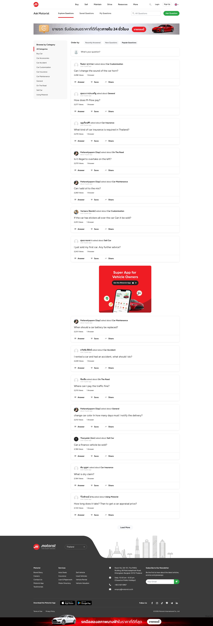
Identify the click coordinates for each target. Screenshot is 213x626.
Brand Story (38, 572)
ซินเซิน (83, 379)
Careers (37, 576)
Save (96, 82)
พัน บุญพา (84, 467)
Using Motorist (42, 95)
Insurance (62, 576)
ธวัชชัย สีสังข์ (86, 350)
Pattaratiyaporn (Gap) (90, 152)
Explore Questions (66, 13)
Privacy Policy (50, 611)
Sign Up (167, 4)
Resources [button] (122, 4)
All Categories (42, 49)
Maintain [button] (97, 4)
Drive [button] (109, 4)
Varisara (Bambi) (88, 211)
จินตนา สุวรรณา (87, 64)
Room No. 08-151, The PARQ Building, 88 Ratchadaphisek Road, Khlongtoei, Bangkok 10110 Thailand (128, 570)
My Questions (105, 13)
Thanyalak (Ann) (87, 438)
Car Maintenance (43, 76)
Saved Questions (87, 13)
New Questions (111, 43)
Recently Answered (92, 43)
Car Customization (43, 67)
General (39, 81)
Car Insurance (41, 72)
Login (157, 4)
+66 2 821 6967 (121, 585)
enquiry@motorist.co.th (124, 589)
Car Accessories (42, 58)
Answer (80, 82)
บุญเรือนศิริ (85, 123)
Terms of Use (38, 611)
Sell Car (39, 90)
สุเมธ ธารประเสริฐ (88, 93)
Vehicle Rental (81, 580)
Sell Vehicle (80, 572)
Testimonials (38, 587)
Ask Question (171, 13)
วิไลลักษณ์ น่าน (87, 497)
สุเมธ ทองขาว (86, 240)
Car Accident (41, 63)
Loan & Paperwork (65, 580)
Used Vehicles (81, 576)
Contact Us (38, 580)
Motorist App (39, 583)
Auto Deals (62, 572)
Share (111, 82)
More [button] (135, 4)
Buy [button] (77, 4)
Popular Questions (129, 43)
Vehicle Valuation (82, 583)
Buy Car (39, 54)
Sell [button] (86, 4)
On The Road (41, 86)
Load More (125, 527)
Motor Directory (64, 583)
